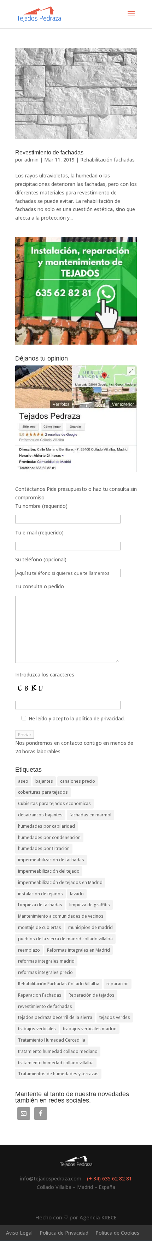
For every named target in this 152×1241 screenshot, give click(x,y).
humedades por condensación (49, 837)
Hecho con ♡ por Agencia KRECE (76, 1217)
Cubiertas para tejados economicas (54, 803)
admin (31, 159)
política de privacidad (100, 718)
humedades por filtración (44, 848)
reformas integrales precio (45, 972)
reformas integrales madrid (46, 961)
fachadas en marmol (90, 815)
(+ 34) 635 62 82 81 (109, 1178)
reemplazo (29, 950)
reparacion (117, 984)
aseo (23, 781)
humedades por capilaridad (46, 826)
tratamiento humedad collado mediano (58, 1051)
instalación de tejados (40, 894)
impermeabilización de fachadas (51, 860)
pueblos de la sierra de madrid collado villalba (65, 939)
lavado (77, 894)
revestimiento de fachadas (45, 1006)
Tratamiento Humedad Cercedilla (51, 1040)
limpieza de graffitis (89, 905)
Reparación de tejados (92, 995)
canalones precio (77, 781)
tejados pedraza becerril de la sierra (55, 1017)
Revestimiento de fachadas (49, 152)
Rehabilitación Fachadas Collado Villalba (58, 984)
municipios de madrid (90, 927)
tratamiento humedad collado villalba (56, 1063)
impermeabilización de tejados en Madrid (60, 882)
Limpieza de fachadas (40, 905)
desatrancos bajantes (40, 815)
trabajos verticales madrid (90, 1029)
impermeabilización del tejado (49, 871)
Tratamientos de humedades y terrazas (58, 1074)
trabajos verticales (37, 1029)
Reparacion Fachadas (40, 995)
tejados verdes (114, 1017)
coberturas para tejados (43, 792)
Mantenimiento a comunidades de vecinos (61, 916)
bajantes (44, 781)
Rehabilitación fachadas (107, 159)
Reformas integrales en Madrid (78, 950)
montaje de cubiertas (39, 927)
